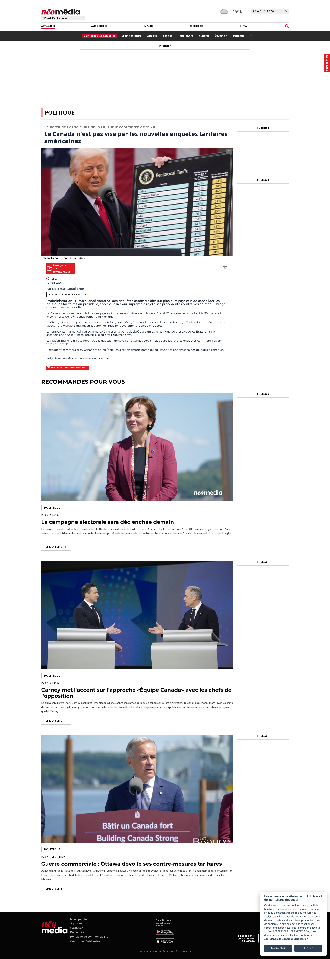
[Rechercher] (287, 26)
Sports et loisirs (131, 35)
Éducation (221, 35)
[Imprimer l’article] (225, 267)
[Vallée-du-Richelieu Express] (54, 931)
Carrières (76, 928)
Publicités (77, 932)
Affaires (152, 35)
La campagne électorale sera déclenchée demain (107, 522)
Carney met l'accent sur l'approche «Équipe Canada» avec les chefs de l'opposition (136, 693)
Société (167, 35)
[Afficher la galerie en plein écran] (229, 152)
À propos (76, 923)
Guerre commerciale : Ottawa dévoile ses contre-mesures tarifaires (131, 864)
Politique (238, 35)
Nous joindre (79, 919)
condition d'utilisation (295, 938)
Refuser (308, 948)
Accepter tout (278, 948)
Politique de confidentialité (89, 937)
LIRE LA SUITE (54, 546)
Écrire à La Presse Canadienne (69, 294)
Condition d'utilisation (85, 941)
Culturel (204, 35)
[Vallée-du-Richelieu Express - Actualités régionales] (60, 12)
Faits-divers (185, 35)
